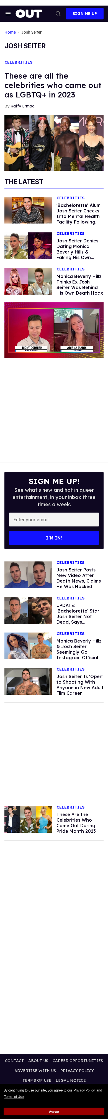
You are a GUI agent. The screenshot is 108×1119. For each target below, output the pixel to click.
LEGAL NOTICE (71, 1080)
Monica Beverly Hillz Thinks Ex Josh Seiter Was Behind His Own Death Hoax (79, 285)
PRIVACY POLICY (77, 1070)
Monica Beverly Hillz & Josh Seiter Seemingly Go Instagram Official (78, 649)
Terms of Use (14, 1097)
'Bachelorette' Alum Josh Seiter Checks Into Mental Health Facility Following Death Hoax (78, 216)
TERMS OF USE (36, 1080)
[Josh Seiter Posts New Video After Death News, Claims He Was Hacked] (28, 574)
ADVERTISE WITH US (35, 1070)
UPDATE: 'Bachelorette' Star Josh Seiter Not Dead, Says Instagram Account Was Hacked (78, 619)
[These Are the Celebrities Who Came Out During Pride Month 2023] (28, 819)
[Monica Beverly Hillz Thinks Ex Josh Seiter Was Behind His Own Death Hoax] (28, 281)
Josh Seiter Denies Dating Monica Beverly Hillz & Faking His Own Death (77, 252)
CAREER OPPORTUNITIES (78, 1060)
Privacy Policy (84, 1090)
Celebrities (18, 62)
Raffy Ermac (22, 106)
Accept (54, 1111)
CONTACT (14, 1060)
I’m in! (54, 538)
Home (10, 32)
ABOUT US (38, 1060)
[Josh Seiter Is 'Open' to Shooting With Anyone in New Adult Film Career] (28, 681)
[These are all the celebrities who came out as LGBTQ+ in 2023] (54, 142)
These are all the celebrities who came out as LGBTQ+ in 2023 (52, 85)
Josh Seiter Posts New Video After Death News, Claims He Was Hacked (78, 578)
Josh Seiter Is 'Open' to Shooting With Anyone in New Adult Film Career (80, 685)
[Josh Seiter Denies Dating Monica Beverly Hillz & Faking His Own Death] (28, 245)
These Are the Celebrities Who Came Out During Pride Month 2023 (76, 823)
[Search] (58, 13)
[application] (54, 330)
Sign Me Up (85, 13)
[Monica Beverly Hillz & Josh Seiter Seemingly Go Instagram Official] (28, 645)
